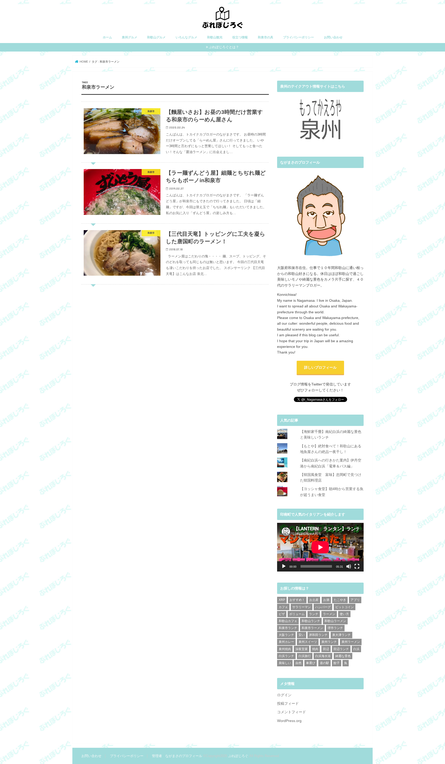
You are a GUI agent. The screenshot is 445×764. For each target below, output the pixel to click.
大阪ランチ (286, 635)
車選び (310, 663)
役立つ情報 (240, 37)
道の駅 (324, 663)
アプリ (355, 600)
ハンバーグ (323, 607)
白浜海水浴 (323, 656)
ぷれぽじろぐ (238, 756)
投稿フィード (288, 703)
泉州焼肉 (285, 649)
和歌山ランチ (311, 621)
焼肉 (315, 649)
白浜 (356, 649)
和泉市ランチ (288, 628)
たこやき (340, 600)
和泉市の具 (265, 37)
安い (301, 635)
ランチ (313, 614)
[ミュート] (348, 566)
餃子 (336, 663)
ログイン (284, 695)
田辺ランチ (341, 649)
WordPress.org (289, 721)
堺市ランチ (335, 628)
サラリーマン (301, 607)
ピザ (282, 614)
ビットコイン (344, 607)
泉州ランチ (329, 642)
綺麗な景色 (343, 656)
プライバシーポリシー (298, 37)
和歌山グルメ (156, 37)
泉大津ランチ (341, 635)
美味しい (285, 663)
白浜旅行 (304, 656)
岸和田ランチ (318, 635)
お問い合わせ (333, 37)
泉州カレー (286, 642)
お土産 (314, 600)
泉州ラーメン (350, 642)
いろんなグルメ (186, 37)
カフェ (283, 607)
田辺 (326, 649)
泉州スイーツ (307, 642)
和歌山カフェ (288, 621)
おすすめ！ (297, 600)
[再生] (283, 566)
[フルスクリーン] (357, 566)
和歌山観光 (214, 37)
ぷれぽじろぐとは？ (224, 47)
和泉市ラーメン (312, 628)
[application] (320, 547)
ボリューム (297, 614)
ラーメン (329, 614)
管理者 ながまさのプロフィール (177, 756)
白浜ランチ (286, 656)
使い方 (344, 614)
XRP (282, 600)
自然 (298, 663)
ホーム (107, 37)
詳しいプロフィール (320, 367)
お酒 (326, 600)
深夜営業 (301, 649)
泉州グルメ (129, 37)
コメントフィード (291, 712)
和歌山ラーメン (335, 621)
